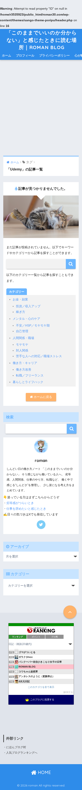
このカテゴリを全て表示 (41, 687)
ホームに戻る (42, 397)
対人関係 (22, 350)
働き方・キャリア (25, 363)
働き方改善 (23, 369)
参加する (68, 692)
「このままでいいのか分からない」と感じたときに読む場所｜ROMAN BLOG (41, 40)
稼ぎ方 (20, 312)
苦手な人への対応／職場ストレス (39, 356)
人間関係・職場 (23, 338)
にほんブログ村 (16, 747)
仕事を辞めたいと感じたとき (26, 508)
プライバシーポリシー (54, 55)
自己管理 (22, 331)
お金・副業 (20, 299)
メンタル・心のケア (26, 318)
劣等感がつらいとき (20, 503)
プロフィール (25, 55)
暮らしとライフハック (28, 382)
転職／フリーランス (30, 375)
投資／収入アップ (28, 306)
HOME (44, 772)
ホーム (6, 55)
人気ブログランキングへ (21, 752)
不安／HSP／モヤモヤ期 (33, 325)
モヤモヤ (22, 344)
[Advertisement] (41, 108)
